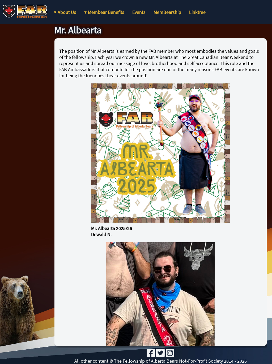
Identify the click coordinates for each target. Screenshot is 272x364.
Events (139, 12)
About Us (67, 12)
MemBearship (167, 12)
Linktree (197, 12)
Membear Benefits (106, 12)
